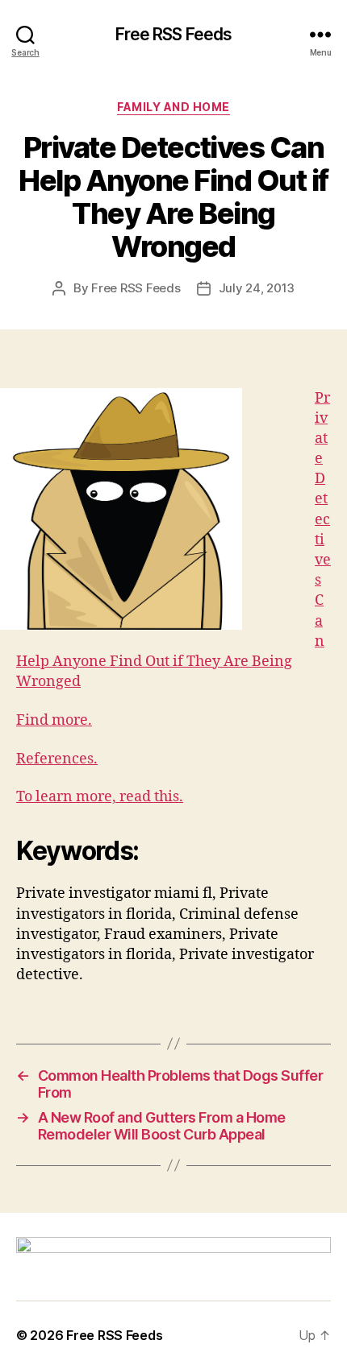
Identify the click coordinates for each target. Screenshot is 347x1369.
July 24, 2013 (257, 288)
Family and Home (173, 107)
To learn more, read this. (99, 797)
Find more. (54, 720)
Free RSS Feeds (173, 34)
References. (57, 759)
